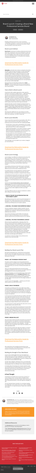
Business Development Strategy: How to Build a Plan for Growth (9, 448)
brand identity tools (20, 289)
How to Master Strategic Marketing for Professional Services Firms (8, 453)
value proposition (27, 263)
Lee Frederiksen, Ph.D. (10, 399)
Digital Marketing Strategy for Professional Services (9, 459)
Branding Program (12, 413)
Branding (15, 29)
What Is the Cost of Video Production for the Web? (26, 460)
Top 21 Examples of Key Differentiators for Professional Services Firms (26, 455)
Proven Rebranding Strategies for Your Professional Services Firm (25, 448)
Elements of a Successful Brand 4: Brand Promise (25, 458)
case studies (16, 280)
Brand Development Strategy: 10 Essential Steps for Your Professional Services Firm (9, 451)
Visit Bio (10, 38)
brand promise (17, 358)
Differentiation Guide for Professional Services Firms (17, 428)
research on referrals (12, 107)
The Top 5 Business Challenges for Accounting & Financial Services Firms (26, 453)
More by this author (15, 38)
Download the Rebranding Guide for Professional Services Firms (17, 63)
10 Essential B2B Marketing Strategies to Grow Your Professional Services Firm (9, 457)
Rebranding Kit (9, 425)
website (6, 106)
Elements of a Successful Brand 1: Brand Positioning (25, 451)
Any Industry (20, 29)
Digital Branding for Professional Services (8, 454)
